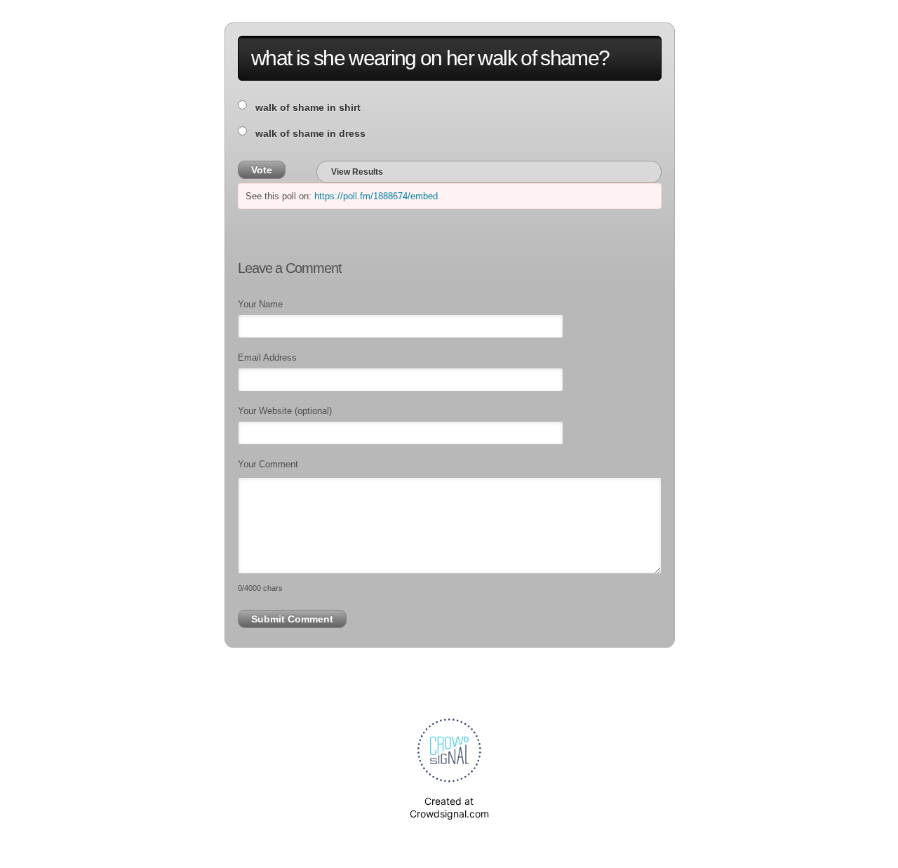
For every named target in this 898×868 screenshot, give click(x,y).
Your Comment (268, 464)
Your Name (260, 304)
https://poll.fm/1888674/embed (376, 196)
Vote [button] (261, 169)
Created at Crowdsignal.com (449, 807)
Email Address (267, 357)
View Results (357, 172)
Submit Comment (292, 619)
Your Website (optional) (285, 411)
